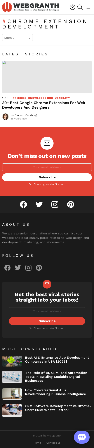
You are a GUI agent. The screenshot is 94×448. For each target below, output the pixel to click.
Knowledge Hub (40, 98)
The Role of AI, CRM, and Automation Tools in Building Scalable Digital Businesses (56, 377)
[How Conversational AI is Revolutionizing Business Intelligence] (12, 394)
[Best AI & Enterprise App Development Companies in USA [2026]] (12, 361)
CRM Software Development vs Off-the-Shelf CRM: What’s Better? (58, 408)
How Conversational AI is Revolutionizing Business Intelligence (55, 392)
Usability (62, 98)
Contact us (53, 442)
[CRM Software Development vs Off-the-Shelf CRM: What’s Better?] (12, 410)
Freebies (19, 98)
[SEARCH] (80, 7)
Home (37, 442)
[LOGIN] (72, 7)
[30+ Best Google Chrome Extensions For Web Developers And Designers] (47, 77)
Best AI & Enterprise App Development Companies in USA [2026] (57, 359)
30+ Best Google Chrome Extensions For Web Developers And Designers (43, 105)
